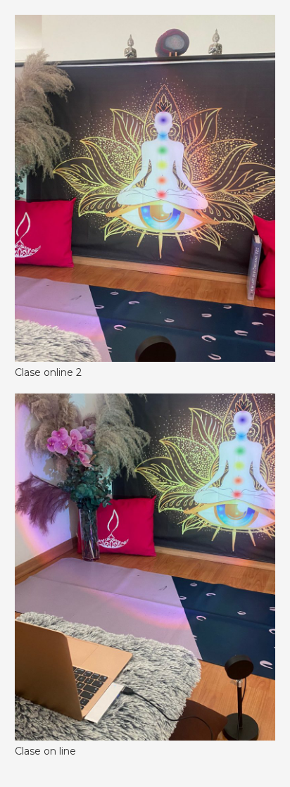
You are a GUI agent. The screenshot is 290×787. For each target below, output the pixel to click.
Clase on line (45, 751)
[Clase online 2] (145, 24)
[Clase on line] (145, 403)
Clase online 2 (48, 372)
